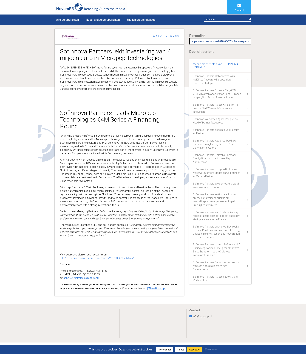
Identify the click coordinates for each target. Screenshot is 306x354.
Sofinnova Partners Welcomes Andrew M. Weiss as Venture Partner (216, 185)
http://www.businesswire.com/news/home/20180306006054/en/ (97, 258)
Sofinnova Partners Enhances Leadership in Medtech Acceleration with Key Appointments (217, 266)
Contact (239, 10)
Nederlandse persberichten (103, 19)
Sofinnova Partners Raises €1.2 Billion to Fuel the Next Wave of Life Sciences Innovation (215, 108)
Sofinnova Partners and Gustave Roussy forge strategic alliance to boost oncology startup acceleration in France (216, 216)
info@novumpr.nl (202, 316)
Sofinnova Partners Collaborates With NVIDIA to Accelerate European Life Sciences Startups (214, 80)
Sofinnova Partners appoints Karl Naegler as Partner (216, 131)
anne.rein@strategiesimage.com (81, 278)
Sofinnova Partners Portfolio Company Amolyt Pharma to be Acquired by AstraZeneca (214, 158)
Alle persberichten (67, 19)
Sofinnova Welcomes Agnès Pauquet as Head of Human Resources (215, 121)
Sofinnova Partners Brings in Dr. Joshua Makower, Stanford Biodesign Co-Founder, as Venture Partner (216, 173)
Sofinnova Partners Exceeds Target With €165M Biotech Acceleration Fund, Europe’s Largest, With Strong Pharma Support (217, 94)
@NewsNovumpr (156, 288)
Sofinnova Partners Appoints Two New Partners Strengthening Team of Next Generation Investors (214, 144)
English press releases (141, 19)
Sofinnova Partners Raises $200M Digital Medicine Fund (215, 278)
